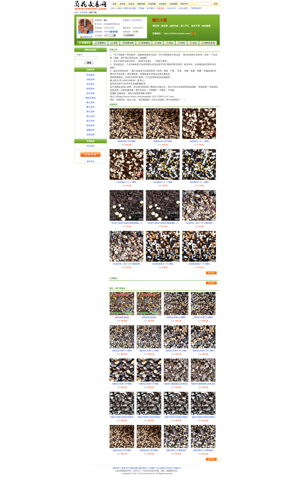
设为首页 (169, 468)
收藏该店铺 (87, 37)
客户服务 (150, 8)
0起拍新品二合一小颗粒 (199, 141)
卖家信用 (129, 43)
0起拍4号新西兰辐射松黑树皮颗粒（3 (126, 223)
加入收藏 (160, 468)
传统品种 (90, 79)
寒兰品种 (90, 111)
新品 (171, 43)
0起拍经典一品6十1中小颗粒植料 (199, 223)
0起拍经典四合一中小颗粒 (162, 264)
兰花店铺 (152, 4)
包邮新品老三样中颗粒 (126, 141)
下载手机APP (195, 8)
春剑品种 (90, 125)
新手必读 (90, 161)
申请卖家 (160, 8)
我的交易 (141, 4)
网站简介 (116, 468)
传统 (159, 43)
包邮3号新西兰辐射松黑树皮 (176, 417)
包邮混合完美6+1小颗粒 (122, 351)
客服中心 (177, 468)
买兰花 (122, 4)
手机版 (141, 8)
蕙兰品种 (90, 107)
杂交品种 (90, 93)
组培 (183, 43)
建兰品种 (90, 121)
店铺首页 (86, 43)
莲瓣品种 (90, 130)
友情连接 (90, 146)
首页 (114, 4)
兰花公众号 (171, 8)
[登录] (126, 8)
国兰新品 (90, 84)
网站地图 (134, 468)
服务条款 (142, 468)
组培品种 (90, 88)
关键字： (80, 55)
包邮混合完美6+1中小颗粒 (176, 351)
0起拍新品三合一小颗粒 (163, 182)
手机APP (184, 4)
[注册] (133, 8)
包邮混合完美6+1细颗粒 (176, 317)
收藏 (193, 33)
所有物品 (145, 43)
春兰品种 (90, 102)
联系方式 (125, 468)
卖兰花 (131, 4)
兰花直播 (173, 4)
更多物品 (211, 273)
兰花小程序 (183, 8)
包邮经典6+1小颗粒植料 (176, 450)
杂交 (194, 43)
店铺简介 (102, 43)
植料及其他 (209, 43)
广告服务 (151, 468)
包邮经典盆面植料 (122, 317)
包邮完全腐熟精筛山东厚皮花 (176, 384)
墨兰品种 (90, 116)
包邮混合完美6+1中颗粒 (122, 384)
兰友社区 (162, 4)
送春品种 (90, 134)
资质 (115, 43)
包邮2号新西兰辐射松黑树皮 (122, 417)
